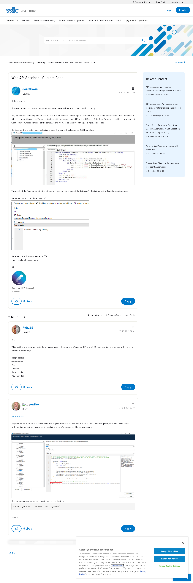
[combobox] (107, 40)
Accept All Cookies (169, 551)
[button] (16, 301)
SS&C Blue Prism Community (21, 62)
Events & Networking (44, 20)
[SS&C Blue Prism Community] (21, 10)
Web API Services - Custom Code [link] (80, 62)
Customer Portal (142, 2)
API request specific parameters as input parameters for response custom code (163, 108)
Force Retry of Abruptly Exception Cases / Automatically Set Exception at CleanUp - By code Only (163, 129)
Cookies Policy (117, 565)
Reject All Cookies (169, 558)
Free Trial (160, 2)
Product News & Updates (71, 20)
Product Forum (55, 62)
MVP (118, 20)
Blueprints (152, 154)
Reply (128, 301)
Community (12, 20)
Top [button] (13, 553)
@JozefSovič (17, 416)
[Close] (182, 542)
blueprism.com (177, 2)
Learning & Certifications (100, 20)
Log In (182, 10)
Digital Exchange (154, 115)
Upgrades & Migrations (136, 20)
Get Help (26, 20)
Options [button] (179, 62)
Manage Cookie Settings (169, 566)
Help (168, 10)
